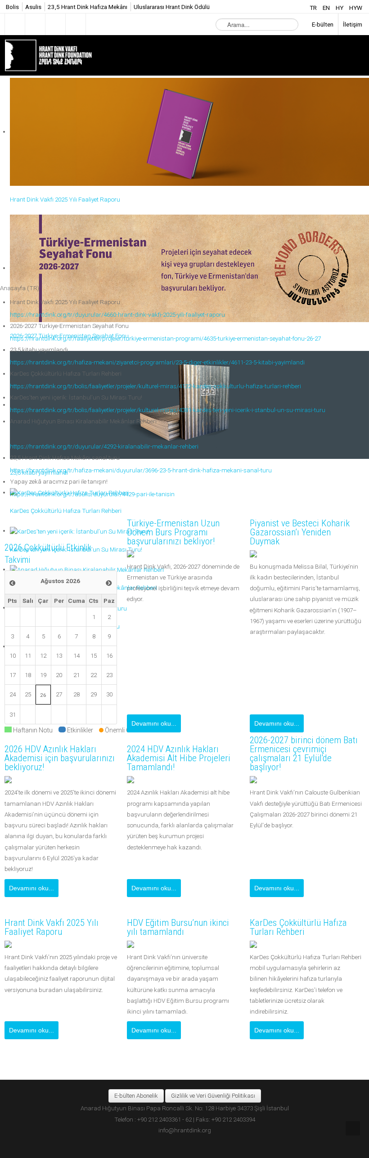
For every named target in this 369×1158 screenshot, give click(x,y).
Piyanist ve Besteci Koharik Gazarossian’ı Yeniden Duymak (300, 532)
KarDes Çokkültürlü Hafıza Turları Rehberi (298, 927)
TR (314, 7)
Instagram (55, 24)
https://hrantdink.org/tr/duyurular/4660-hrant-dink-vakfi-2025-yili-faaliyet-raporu (117, 314)
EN (327, 7)
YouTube (76, 24)
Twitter (35, 24)
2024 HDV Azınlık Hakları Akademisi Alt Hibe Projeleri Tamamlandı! (178, 758)
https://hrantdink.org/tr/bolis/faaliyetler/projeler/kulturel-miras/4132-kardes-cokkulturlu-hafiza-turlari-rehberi (155, 386)
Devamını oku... (153, 723)
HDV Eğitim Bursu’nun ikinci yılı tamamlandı (178, 927)
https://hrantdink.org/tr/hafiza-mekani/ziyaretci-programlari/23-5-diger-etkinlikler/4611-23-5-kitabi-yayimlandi (157, 362)
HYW (355, 7)
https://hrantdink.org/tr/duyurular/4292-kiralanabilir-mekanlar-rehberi (104, 446)
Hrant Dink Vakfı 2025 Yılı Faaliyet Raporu (51, 927)
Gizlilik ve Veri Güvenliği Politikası (213, 1095)
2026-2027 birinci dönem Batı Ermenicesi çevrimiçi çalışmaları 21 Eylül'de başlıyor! (304, 754)
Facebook (15, 24)
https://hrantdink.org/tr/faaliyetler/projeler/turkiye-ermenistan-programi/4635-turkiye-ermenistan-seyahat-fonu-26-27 (165, 338)
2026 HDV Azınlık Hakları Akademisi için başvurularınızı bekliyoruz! (59, 758)
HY (340, 7)
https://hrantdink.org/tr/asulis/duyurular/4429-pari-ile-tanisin (92, 494)
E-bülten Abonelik (136, 1095)
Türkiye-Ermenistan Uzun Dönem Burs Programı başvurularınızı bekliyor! (173, 532)
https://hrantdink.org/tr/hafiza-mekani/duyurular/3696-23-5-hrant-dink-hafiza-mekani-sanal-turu (141, 470)
